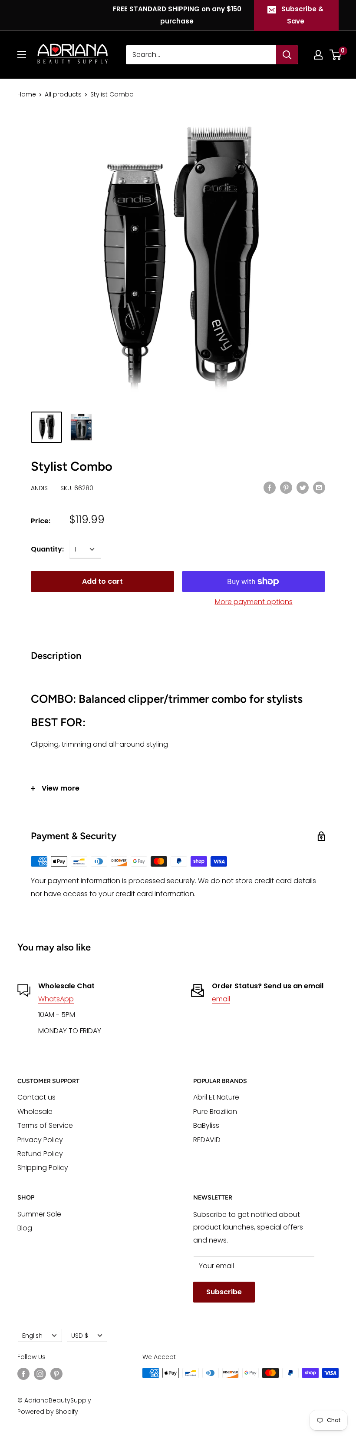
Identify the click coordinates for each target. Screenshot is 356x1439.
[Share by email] (319, 487)
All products (63, 94)
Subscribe (224, 1292)
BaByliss (206, 1125)
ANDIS (39, 488)
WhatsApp (56, 999)
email (221, 999)
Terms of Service (45, 1125)
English (32, 1336)
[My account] (318, 55)
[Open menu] (21, 54)
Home (26, 94)
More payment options (254, 602)
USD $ (79, 1336)
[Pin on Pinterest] (286, 487)
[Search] (287, 54)
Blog (24, 1228)
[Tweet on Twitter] (303, 487)
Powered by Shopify (47, 1411)
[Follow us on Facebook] (23, 1374)
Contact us (36, 1097)
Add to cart (102, 581)
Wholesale (35, 1112)
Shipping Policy (42, 1168)
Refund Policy (40, 1154)
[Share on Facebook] (270, 487)
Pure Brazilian (215, 1112)
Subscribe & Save (302, 15)
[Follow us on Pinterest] (56, 1374)
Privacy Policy (40, 1140)
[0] (335, 55)
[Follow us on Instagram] (40, 1374)
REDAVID (207, 1140)
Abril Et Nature (216, 1097)
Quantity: (47, 549)
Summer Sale (39, 1214)
